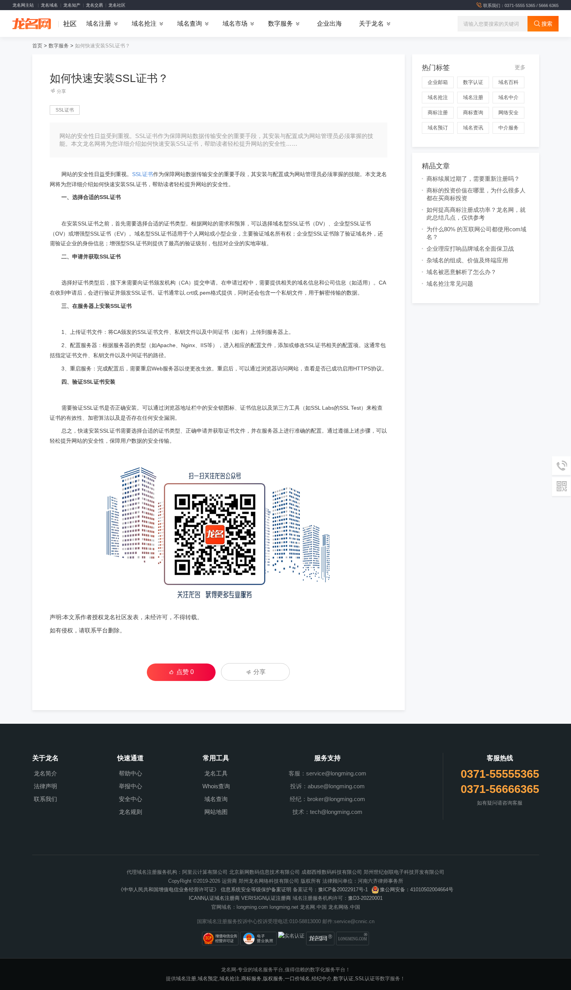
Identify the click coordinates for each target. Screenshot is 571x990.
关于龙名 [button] (371, 23)
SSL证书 (65, 110)
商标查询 (473, 112)
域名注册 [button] (98, 23)
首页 (37, 46)
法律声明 (45, 786)
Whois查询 (216, 786)
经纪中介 (322, 978)
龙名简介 (45, 773)
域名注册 (473, 97)
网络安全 (508, 112)
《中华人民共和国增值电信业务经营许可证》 (168, 889)
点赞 (185, 672)
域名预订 (438, 128)
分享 (61, 91)
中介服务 (508, 128)
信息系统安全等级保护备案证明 (256, 889)
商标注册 (438, 112)
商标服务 (251, 978)
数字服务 (59, 46)
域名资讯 (473, 128)
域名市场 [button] (235, 23)
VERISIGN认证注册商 (266, 898)
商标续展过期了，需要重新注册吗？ (473, 178)
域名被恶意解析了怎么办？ (461, 272)
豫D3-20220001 (365, 898)
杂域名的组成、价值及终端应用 (467, 260)
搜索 (546, 24)
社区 (70, 24)
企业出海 (329, 23)
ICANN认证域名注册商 (214, 898)
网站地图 (216, 811)
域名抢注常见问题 (450, 283)
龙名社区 (116, 5)
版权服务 (273, 978)
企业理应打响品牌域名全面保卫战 (470, 248)
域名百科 (508, 82)
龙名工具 (216, 773)
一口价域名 (297, 978)
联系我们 (45, 799)
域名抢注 (438, 97)
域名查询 (216, 799)
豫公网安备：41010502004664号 (416, 889)
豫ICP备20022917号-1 (343, 889)
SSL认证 (365, 978)
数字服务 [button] (280, 23)
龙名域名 (49, 5)
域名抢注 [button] (144, 23)
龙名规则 (130, 811)
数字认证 (473, 82)
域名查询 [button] (189, 23)
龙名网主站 (23, 5)
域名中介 (508, 97)
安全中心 (130, 799)
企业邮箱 (438, 82)
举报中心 (130, 786)
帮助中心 (130, 773)
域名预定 (208, 978)
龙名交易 (94, 5)
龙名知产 (71, 5)
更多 (520, 67)
